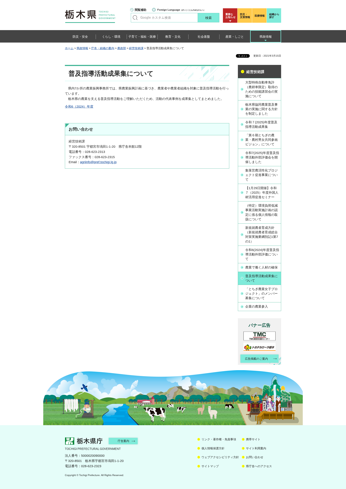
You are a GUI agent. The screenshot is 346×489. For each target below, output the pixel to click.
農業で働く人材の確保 (261, 267)
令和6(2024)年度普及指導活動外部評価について (262, 254)
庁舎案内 (123, 440)
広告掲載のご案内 (256, 358)
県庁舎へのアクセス (259, 466)
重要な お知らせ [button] (230, 16)
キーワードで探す (135, 17)
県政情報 (82, 48)
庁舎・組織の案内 (102, 48)
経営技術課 (136, 48)
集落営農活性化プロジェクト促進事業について (261, 175)
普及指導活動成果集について (261, 278)
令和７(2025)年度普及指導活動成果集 (261, 124)
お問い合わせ (254, 457)
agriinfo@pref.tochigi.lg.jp (98, 162)
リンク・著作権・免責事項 (218, 439)
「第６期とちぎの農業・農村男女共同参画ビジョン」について (261, 139)
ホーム (69, 48)
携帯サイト (253, 439)
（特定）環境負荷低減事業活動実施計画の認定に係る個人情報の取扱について (261, 212)
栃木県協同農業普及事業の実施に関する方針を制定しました (261, 109)
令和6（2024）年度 (79, 106)
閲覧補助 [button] (140, 9)
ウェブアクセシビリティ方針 (220, 457)
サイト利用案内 (256, 448)
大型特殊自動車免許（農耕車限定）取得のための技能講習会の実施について (261, 89)
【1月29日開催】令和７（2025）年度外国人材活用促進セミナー (261, 192)
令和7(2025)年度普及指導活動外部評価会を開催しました (262, 157)
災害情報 (245, 16)
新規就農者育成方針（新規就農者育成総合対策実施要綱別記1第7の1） (261, 234)
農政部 (121, 48)
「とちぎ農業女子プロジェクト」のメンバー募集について (261, 293)
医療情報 (260, 15)
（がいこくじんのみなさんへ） (181, 9)
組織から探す (274, 16)
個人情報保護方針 (213, 448)
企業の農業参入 (256, 306)
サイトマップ (210, 466)
